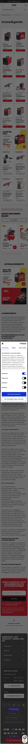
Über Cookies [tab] (22, 347)
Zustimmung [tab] (5, 347)
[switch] (24, 378)
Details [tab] (14, 347)
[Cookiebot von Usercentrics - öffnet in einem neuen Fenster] (20, 344)
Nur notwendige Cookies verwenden (14, 399)
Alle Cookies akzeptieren (14, 394)
